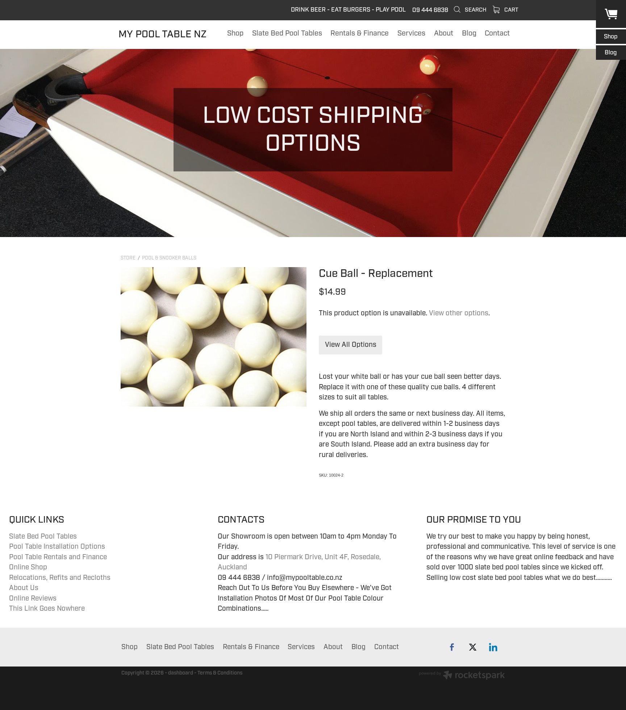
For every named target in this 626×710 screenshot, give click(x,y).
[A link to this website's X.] (472, 647)
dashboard (180, 673)
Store (128, 258)
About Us (23, 588)
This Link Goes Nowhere (47, 608)
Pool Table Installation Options (57, 546)
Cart (510, 9)
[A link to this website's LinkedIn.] (493, 647)
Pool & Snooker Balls (169, 258)
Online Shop (28, 567)
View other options (458, 313)
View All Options (350, 344)
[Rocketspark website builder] (462, 676)
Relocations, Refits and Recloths (59, 577)
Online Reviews (33, 598)
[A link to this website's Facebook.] (452, 647)
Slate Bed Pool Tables (43, 536)
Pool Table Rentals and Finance (58, 557)
